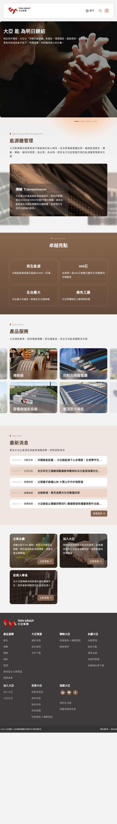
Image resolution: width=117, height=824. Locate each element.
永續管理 (92, 640)
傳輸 (5, 647)
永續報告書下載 (96, 665)
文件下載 (36, 653)
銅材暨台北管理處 (12, 671)
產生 (5, 640)
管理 (5, 665)
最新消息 (36, 640)
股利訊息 (36, 704)
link (58, 460)
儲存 (5, 659)
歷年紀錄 (36, 698)
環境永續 (92, 653)
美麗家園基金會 (68, 709)
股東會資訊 (37, 692)
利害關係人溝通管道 (70, 640)
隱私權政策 (104, 729)
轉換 (5, 653)
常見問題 (36, 710)
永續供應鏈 (93, 659)
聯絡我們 (64, 647)
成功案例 (36, 647)
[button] (76, 121)
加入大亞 (8, 692)
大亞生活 (8, 698)
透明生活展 (65, 703)
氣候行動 (92, 647)
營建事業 (8, 678)
